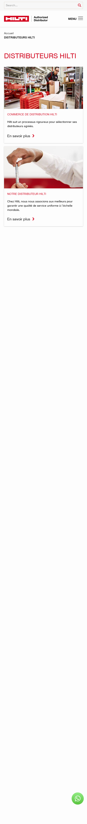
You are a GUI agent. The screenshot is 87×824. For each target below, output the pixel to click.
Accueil (9, 33)
